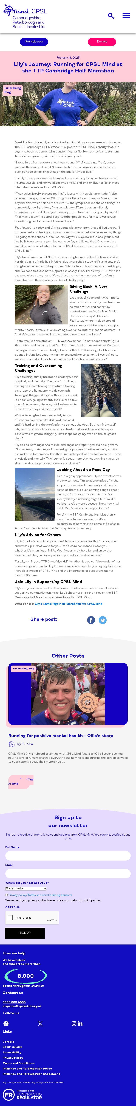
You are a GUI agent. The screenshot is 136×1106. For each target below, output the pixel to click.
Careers (8, 1042)
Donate (102, 42)
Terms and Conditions (19, 1063)
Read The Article (20, 782)
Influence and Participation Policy (27, 1069)
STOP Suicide (12, 1047)
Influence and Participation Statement (31, 1074)
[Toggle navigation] (126, 15)
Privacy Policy (13, 1058)
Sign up (25, 933)
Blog (7, 92)
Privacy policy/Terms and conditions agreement (40, 895)
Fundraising (12, 88)
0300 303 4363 (14, 1002)
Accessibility (12, 1052)
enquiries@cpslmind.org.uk (22, 1006)
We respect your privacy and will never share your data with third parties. (53, 900)
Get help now (34, 42)
